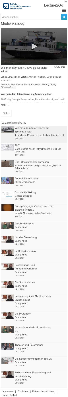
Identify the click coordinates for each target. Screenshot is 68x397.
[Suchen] (64, 17)
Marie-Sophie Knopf (24, 149)
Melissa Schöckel (23, 196)
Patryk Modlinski (44, 149)
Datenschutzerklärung (43, 391)
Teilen (6, 113)
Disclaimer (22, 391)
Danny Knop (21, 227)
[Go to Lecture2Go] (17, 7)
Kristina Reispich (37, 77)
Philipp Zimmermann (25, 182)
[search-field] (34, 17)
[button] (34, 46)
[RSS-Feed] (25, 123)
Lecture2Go (53, 5)
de (66, 2)
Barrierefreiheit (9, 395)
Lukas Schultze (53, 77)
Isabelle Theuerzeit (24, 165)
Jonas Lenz (6, 77)
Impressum (8, 391)
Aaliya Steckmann (43, 165)
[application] (34, 46)
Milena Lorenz (20, 77)
